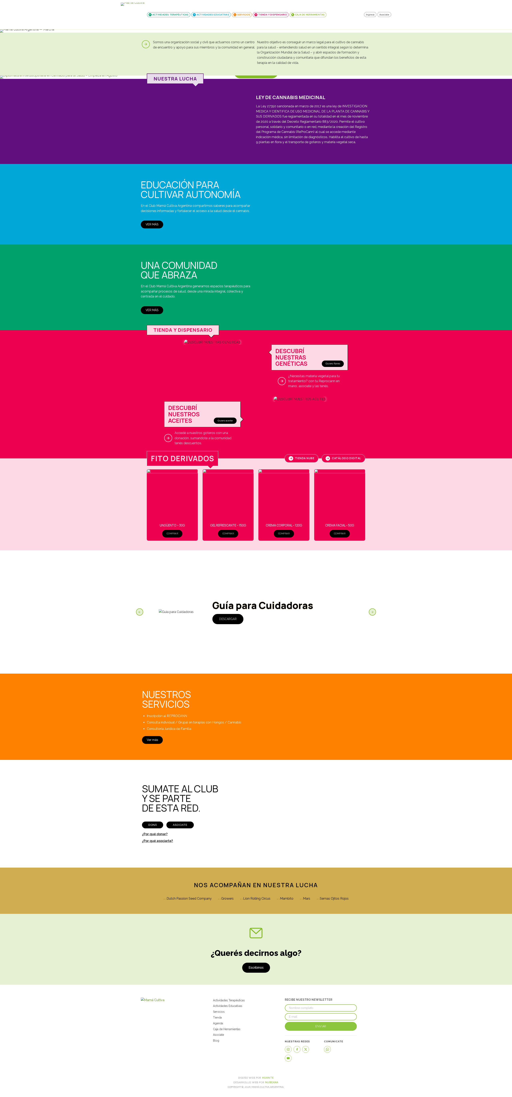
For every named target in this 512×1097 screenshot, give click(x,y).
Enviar (320, 1026)
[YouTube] (288, 1058)
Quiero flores (333, 363)
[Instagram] (288, 1049)
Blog (216, 1040)
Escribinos (256, 967)
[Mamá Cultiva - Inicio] (132, 15)
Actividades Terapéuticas (229, 1000)
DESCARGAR (228, 619)
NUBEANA (271, 1082)
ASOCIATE (180, 824)
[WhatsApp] (327, 1049)
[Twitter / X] (305, 1049)
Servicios (219, 1011)
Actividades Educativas (227, 1006)
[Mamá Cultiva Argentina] (157, 1000)
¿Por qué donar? (155, 834)
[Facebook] (297, 1049)
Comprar (172, 533)
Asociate (384, 14)
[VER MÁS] (256, 77)
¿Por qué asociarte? (157, 841)
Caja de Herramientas (226, 1029)
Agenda (218, 1023)
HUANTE (268, 1077)
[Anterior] (139, 612)
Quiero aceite (225, 420)
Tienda (217, 1017)
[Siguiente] (372, 612)
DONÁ (152, 824)
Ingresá (370, 14)
